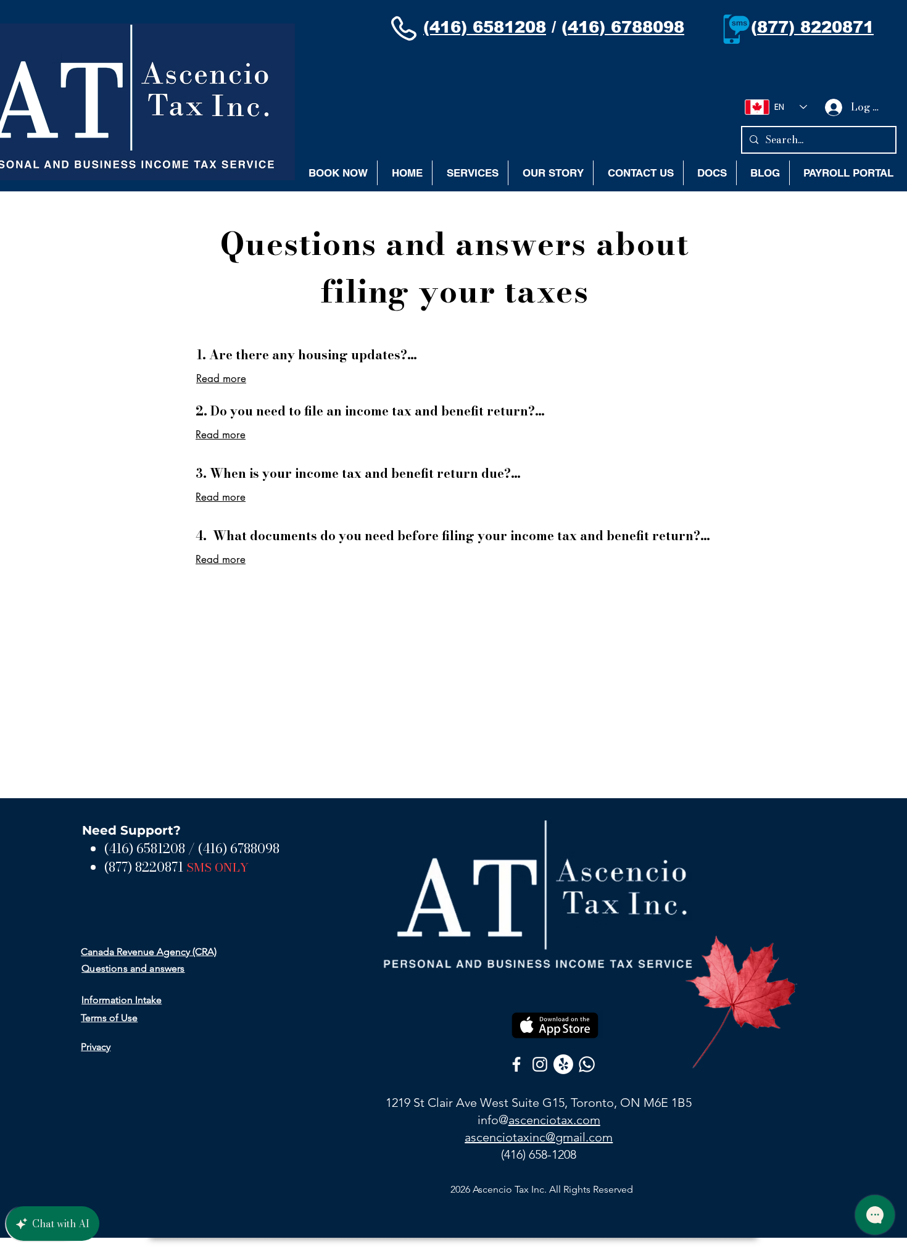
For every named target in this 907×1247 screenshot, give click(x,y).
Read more (221, 378)
